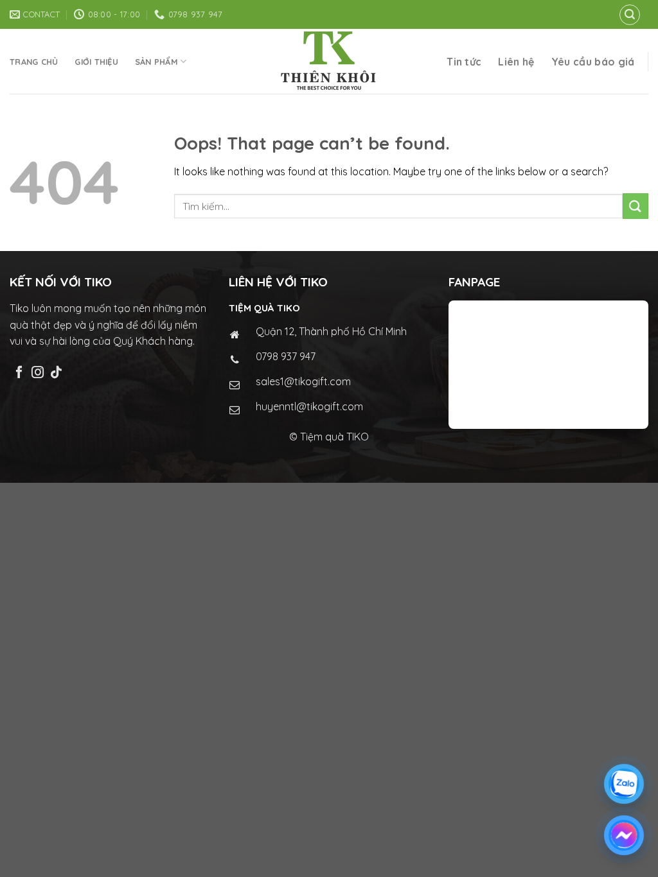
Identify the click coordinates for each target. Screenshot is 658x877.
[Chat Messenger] (624, 835)
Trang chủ (34, 61)
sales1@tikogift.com (303, 381)
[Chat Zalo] (624, 784)
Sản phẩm (156, 61)
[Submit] (635, 205)
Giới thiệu (96, 61)
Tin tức (464, 61)
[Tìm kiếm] (629, 14)
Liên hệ (516, 61)
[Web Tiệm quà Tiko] (329, 61)
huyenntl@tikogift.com (309, 406)
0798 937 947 (286, 356)
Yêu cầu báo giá (593, 61)
